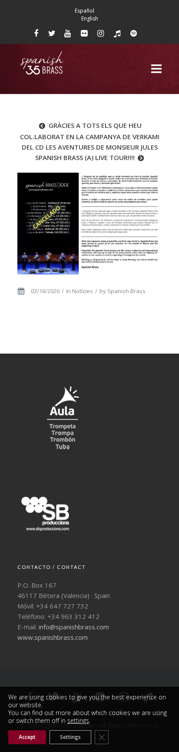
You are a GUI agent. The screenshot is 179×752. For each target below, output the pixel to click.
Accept (27, 737)
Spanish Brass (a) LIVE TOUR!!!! (85, 157)
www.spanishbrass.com (52, 637)
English (89, 18)
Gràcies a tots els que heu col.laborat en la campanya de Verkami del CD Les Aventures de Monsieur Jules (89, 136)
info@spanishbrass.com (74, 626)
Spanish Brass (126, 291)
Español (84, 10)
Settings (70, 737)
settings (78, 721)
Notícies (82, 291)
